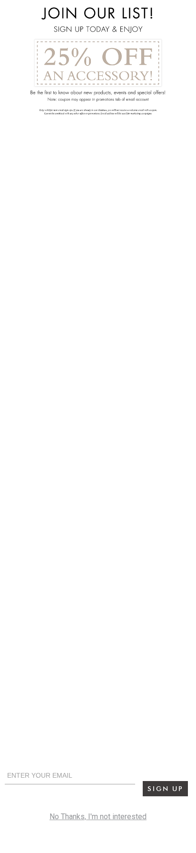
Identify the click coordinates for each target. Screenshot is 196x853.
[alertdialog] (98, 426)
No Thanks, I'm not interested (98, 816)
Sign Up (165, 788)
